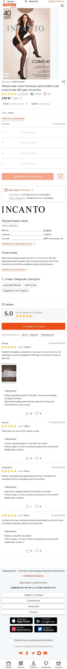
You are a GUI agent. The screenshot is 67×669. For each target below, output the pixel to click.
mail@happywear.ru (33, 575)
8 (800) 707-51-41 (56, 1)
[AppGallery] (21, 629)
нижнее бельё (12, 285)
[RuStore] (45, 629)
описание (13, 269)
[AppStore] (21, 620)
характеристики (17, 243)
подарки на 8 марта (15, 290)
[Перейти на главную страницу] (9, 5)
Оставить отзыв (33, 326)
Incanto (47, 230)
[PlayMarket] (45, 620)
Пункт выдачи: (17, 198)
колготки (30, 285)
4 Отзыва (23, 94)
